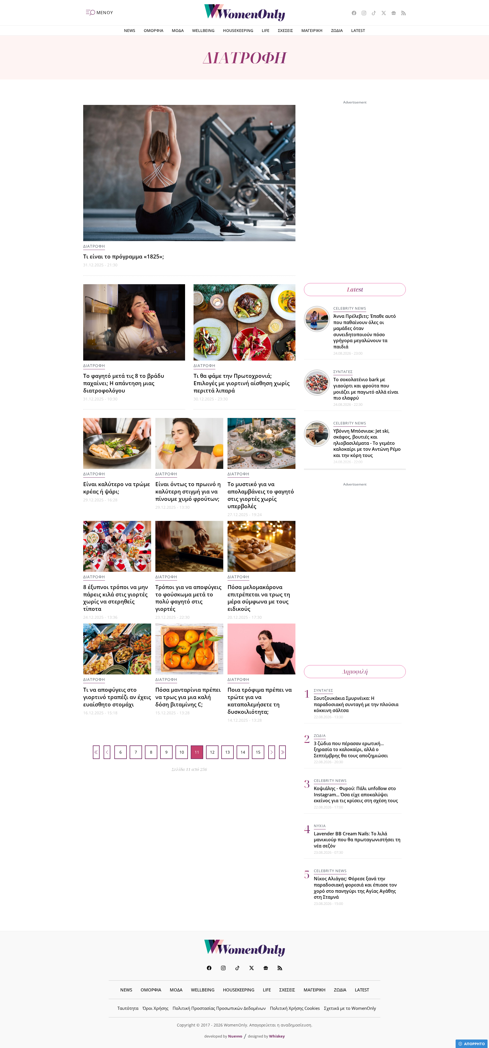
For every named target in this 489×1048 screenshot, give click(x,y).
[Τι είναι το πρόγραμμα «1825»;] (189, 173)
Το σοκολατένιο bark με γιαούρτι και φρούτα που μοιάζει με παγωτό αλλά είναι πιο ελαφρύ (365, 389)
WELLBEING (203, 30)
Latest (355, 289)
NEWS (129, 30)
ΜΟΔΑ (178, 30)
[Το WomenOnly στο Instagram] (361, 13)
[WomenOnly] (244, 12)
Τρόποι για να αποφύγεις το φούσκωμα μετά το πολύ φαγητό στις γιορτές (188, 598)
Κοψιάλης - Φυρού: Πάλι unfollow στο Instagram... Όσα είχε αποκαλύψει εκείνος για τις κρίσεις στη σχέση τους (356, 794)
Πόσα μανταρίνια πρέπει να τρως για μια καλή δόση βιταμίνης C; (188, 697)
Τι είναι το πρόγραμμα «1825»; (123, 256)
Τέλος (282, 752)
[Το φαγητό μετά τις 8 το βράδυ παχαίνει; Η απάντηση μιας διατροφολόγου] (134, 322)
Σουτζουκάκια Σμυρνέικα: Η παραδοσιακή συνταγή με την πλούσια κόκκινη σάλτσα (356, 704)
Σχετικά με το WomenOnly (350, 1008)
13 (227, 752)
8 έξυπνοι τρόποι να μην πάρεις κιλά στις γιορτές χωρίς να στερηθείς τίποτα (115, 598)
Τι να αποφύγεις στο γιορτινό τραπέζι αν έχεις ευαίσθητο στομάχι (117, 697)
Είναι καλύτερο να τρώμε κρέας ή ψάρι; (116, 487)
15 (258, 752)
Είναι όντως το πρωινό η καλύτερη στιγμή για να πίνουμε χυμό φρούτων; (188, 491)
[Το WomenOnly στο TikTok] (371, 13)
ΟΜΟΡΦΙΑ (153, 30)
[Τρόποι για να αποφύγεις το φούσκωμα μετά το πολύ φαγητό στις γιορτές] (189, 546)
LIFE (265, 30)
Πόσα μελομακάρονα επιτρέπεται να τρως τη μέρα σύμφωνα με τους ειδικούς (259, 598)
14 (243, 752)
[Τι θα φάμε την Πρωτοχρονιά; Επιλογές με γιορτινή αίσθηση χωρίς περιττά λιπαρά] (244, 322)
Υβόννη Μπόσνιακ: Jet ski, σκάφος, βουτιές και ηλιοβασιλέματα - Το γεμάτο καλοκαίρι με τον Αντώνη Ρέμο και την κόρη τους (367, 443)
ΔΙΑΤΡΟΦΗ (94, 246)
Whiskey (277, 1036)
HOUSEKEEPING (238, 30)
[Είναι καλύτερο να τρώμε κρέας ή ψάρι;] (117, 443)
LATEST (358, 30)
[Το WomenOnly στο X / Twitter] (381, 13)
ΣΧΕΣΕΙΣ (285, 30)
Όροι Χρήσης (155, 1008)
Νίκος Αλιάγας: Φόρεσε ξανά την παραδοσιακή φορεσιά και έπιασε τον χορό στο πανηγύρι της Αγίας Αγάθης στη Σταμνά (355, 888)
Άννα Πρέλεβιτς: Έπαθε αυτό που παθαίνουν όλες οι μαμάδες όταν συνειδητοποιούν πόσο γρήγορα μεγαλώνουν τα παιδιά (364, 331)
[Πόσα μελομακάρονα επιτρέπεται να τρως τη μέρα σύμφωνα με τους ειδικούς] (261, 546)
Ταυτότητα (127, 1008)
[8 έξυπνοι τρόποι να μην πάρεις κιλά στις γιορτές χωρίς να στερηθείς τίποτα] (117, 546)
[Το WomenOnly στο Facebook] (352, 13)
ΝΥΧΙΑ (320, 825)
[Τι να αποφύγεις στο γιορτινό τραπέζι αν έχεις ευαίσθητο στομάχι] (117, 649)
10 (181, 752)
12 (212, 752)
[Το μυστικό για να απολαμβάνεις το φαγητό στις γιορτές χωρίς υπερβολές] (261, 443)
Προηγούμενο (107, 752)
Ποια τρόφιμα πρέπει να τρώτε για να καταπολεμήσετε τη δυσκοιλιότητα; (260, 700)
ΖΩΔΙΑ (337, 30)
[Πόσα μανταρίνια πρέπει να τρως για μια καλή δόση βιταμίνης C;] (189, 649)
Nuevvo (235, 1036)
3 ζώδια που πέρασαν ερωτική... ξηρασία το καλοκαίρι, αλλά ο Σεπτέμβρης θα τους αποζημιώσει (351, 749)
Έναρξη (96, 752)
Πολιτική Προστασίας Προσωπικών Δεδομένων (219, 1008)
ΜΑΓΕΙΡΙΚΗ (312, 30)
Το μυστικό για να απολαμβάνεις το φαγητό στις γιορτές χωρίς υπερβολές (261, 495)
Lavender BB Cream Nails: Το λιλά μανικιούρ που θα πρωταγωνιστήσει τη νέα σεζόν (357, 840)
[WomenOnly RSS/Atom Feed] (401, 13)
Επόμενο (271, 752)
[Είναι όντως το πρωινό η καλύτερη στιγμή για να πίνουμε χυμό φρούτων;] (189, 443)
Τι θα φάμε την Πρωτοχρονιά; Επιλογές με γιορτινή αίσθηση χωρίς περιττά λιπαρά (241, 383)
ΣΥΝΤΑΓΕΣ (343, 371)
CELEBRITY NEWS (349, 308)
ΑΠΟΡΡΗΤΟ (474, 1043)
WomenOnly (244, 948)
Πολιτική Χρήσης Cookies (295, 1008)
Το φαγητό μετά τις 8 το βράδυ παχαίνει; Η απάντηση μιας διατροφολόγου (123, 383)
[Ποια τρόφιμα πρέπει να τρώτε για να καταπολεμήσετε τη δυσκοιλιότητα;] (261, 649)
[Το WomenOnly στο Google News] (391, 13)
